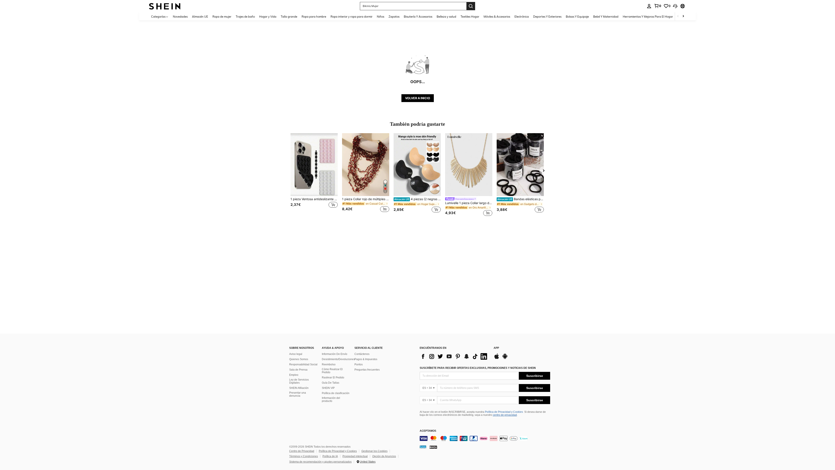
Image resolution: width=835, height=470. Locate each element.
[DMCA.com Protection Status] (433, 446)
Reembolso (329, 364)
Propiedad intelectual (355, 456)
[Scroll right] (683, 16)
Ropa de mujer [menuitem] (221, 16)
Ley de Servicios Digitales (299, 381)
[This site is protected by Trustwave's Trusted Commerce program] (423, 446)
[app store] (497, 358)
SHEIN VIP (328, 387)
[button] (675, 6)
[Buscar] (470, 6)
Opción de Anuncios (384, 456)
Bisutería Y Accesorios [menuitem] (418, 16)
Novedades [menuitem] (180, 16)
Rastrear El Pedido (333, 377)
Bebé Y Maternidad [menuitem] (605, 16)
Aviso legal (295, 354)
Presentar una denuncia (297, 394)
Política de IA (330, 456)
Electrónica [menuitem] (521, 16)
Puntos (358, 364)
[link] (657, 5)
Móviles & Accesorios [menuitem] (497, 16)
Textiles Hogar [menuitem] (470, 16)
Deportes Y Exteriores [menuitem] (547, 16)
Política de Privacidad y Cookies (504, 411)
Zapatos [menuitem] (394, 16)
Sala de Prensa (298, 369)
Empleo (293, 374)
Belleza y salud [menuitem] (446, 16)
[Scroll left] (678, 16)
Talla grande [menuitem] (289, 16)
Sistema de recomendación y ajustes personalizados (320, 461)
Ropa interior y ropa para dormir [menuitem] (351, 16)
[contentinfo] (485, 438)
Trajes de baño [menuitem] (245, 16)
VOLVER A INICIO (417, 98)
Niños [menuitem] (380, 16)
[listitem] (314, 175)
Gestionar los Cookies (374, 451)
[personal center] (649, 6)
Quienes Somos (298, 359)
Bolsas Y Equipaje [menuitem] (577, 16)
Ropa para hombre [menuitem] (314, 16)
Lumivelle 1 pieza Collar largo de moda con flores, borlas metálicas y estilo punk (468, 203)
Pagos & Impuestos (365, 359)
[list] (454, 356)
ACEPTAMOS (428, 431)
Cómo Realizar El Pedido (332, 371)
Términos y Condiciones (303, 456)
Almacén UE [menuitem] (200, 16)
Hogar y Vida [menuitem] (267, 16)
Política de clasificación (335, 393)
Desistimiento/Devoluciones (338, 359)
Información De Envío (334, 354)
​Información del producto (331, 399)
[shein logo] (164, 6)
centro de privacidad (505, 414)
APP (496, 348)
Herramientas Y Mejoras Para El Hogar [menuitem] (648, 16)
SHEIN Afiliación (299, 387)
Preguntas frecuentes (367, 369)
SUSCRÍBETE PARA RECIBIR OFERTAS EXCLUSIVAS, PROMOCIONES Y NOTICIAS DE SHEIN (478, 367)
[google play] (505, 358)
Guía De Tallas (330, 382)
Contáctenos (361, 354)
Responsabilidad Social (303, 364)
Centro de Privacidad (301, 451)
